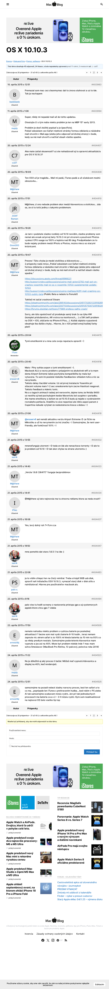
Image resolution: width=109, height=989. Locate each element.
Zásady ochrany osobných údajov (54, 933)
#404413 (96, 228)
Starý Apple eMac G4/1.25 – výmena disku (80, 899)
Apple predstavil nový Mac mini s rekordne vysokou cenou (19, 856)
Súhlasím (99, 984)
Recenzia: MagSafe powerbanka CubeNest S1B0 (71, 806)
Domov (9, 61)
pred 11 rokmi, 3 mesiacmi (77, 66)
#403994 (96, 111)
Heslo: (11, 738)
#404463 (96, 572)
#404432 (96, 439)
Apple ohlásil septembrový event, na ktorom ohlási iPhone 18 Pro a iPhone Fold (21, 889)
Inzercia (29, 933)
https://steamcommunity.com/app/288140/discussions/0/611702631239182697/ (65, 302)
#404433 (96, 466)
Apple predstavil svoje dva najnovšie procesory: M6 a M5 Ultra (21, 841)
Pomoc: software (33, 61)
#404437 (96, 519)
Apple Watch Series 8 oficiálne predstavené (70, 861)
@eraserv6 (30, 419)
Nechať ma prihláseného (21, 746)
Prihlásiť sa (91, 752)
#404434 (96, 492)
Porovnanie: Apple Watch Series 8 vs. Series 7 (73, 818)
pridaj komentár (15, 833)
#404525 (96, 681)
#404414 (96, 254)
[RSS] (66, 940)
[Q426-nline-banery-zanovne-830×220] (54, 30)
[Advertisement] (54, 968)
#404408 (96, 172)
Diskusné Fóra (19, 61)
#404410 (96, 198)
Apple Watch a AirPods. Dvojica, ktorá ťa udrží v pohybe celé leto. (20, 825)
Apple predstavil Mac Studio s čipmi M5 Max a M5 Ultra (20, 872)
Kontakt (80, 933)
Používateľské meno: (17, 730)
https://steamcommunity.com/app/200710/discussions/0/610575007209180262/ (65, 305)
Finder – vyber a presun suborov (74, 896)
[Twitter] (48, 940)
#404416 (96, 361)
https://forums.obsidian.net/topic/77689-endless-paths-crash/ (56, 309)
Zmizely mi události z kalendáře (74, 892)
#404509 (96, 625)
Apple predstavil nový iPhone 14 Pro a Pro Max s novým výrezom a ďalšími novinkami (72, 835)
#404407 (96, 145)
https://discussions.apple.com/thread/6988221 (48, 278)
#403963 (96, 84)
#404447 (96, 545)
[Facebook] (42, 940)
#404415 (96, 335)
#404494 (96, 598)
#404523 (96, 655)
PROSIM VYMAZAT (67, 889)
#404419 (96, 413)
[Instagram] (53, 940)
